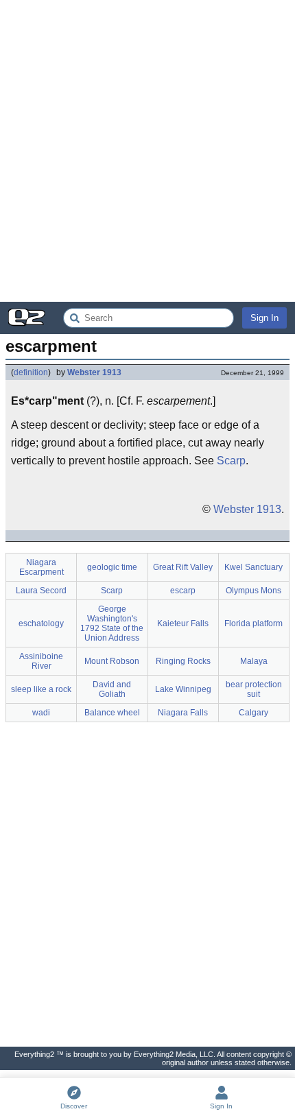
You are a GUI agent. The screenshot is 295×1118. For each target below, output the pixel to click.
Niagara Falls (183, 712)
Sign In (264, 318)
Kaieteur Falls (183, 623)
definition (31, 372)
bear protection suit (254, 689)
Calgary (253, 712)
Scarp (231, 460)
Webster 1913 (94, 372)
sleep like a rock (41, 689)
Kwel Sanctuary (253, 567)
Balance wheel (112, 712)
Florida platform (253, 623)
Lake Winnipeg (183, 689)
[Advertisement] (147, 150)
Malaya (254, 661)
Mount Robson (111, 661)
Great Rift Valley (183, 567)
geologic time (112, 567)
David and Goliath (112, 689)
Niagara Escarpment (41, 567)
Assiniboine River (41, 661)
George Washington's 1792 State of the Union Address (111, 623)
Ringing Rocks (183, 661)
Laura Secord (41, 590)
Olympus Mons (253, 590)
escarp (183, 590)
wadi (41, 712)
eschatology (41, 623)
